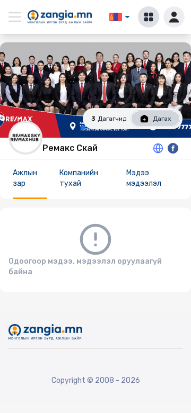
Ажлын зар (25, 178)
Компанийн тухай (78, 178)
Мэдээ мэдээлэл (143, 178)
